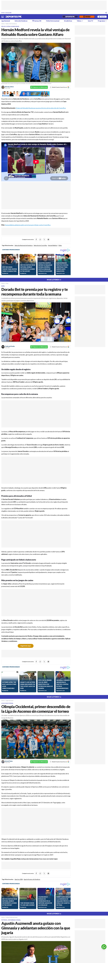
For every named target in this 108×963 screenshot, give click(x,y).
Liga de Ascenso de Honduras (32, 879)
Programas (101, 21)
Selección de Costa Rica (40, 245)
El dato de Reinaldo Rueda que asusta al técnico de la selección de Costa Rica (41, 108)
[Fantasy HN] (87, 16)
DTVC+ (3, 12)
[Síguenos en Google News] (48, 239)
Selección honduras (11, 23)
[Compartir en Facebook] (36, 239)
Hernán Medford (52, 245)
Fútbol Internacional (52, 21)
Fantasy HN (8, 12)
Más (7, 283)
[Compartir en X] (44, 239)
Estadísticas (68, 21)
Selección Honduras (21, 21)
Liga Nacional (5, 21)
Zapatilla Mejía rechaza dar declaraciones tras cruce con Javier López (34, 859)
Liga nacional (9, 700)
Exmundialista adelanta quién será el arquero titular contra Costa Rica (27, 225)
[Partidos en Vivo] (70, 16)
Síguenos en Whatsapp (40, 87)
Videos (79, 21)
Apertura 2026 (19, 879)
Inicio (3, 23)
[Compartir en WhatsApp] (40, 239)
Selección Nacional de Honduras (24, 245)
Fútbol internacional (11, 917)
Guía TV (90, 21)
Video (60, 245)
